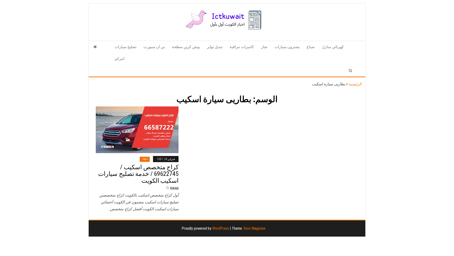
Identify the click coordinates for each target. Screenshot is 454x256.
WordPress (220, 228)
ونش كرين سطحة (186, 47)
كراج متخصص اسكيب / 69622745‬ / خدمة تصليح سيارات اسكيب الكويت (138, 174)
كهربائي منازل (333, 47)
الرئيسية (355, 84)
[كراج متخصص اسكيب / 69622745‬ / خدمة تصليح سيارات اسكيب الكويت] (137, 129)
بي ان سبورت (154, 47)
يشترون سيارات (287, 47)
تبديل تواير (215, 47)
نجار (264, 47)
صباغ (311, 47)
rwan (174, 188)
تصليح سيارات (125, 47)
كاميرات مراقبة (242, 47)
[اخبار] (95, 47)
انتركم (119, 58)
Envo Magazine (255, 228)
